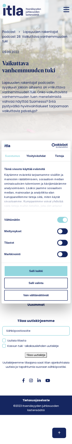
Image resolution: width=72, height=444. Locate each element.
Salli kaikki (36, 271)
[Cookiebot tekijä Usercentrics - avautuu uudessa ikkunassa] (52, 145)
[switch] (62, 231)
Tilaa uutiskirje (35, 355)
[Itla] (21, 9)
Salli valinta (36, 283)
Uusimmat (36, 304)
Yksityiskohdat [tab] (36, 155)
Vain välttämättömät (36, 295)
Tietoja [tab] (59, 155)
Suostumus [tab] (12, 155)
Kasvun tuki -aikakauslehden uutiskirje (33, 346)
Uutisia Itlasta (16, 340)
